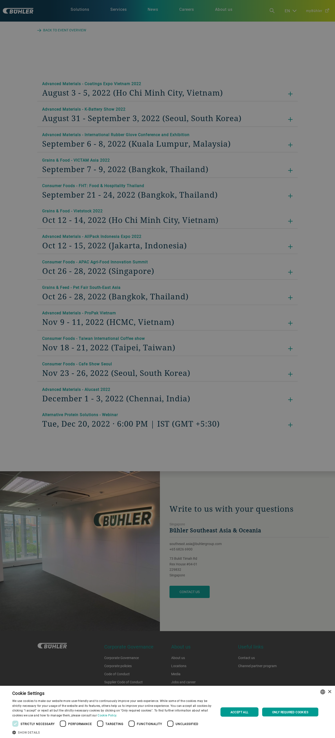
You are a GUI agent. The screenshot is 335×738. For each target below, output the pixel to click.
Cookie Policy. (107, 715)
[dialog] (167, 712)
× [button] (329, 692)
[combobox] (322, 691)
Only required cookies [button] (290, 712)
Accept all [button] (239, 712)
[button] (112, 731)
